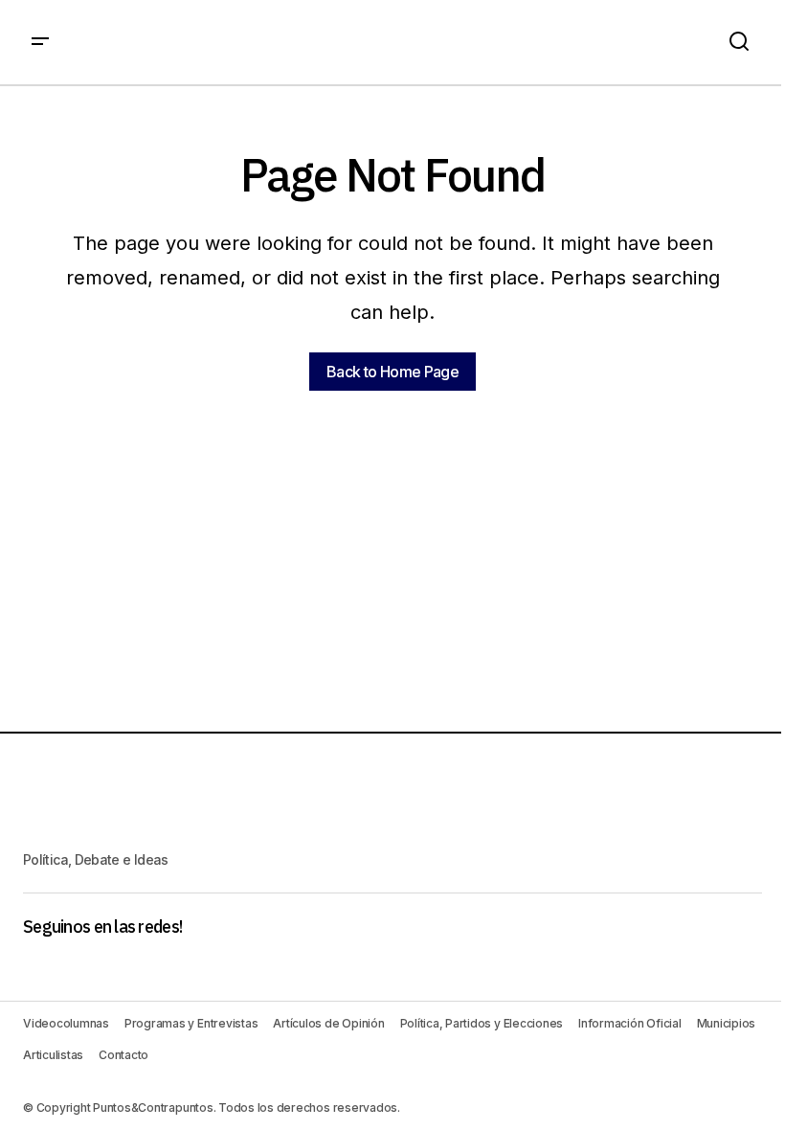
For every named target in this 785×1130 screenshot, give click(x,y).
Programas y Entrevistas (191, 1023)
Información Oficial (629, 1023)
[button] (40, 42)
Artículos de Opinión (328, 1023)
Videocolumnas (66, 1023)
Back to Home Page (392, 371)
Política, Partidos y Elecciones (482, 1023)
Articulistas (53, 1055)
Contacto (123, 1055)
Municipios (726, 1023)
